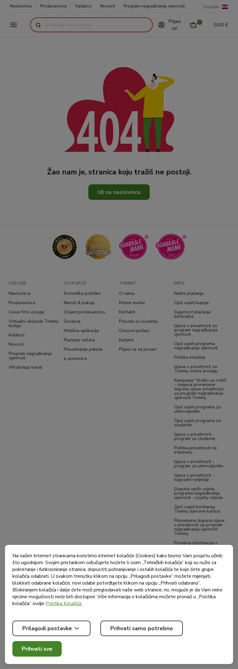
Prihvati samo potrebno (141, 628)
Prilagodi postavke (47, 628)
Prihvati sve (37, 649)
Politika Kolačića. (64, 603)
